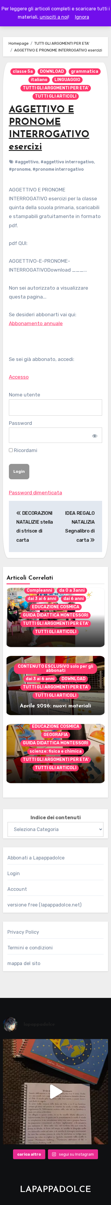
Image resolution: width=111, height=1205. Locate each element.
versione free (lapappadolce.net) (44, 905)
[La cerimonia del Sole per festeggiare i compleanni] (55, 1091)
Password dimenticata (35, 493)
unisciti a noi (54, 17)
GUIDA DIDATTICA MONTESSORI (55, 615)
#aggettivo (26, 161)
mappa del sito (24, 963)
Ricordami (25, 450)
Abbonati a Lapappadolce (36, 858)
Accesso (19, 377)
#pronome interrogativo (58, 169)
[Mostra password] (94, 435)
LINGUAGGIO (67, 79)
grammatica (84, 71)
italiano (39, 79)
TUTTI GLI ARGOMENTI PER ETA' (56, 88)
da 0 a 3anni (72, 590)
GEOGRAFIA (56, 734)
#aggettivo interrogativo (67, 161)
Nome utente (24, 395)
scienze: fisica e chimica (56, 751)
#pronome (19, 169)
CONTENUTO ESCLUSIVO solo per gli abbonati (55, 668)
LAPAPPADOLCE (55, 1189)
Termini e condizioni (30, 948)
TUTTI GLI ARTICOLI (55, 96)
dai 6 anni (73, 598)
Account (17, 889)
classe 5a (23, 71)
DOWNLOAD (52, 71)
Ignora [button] (82, 17)
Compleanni (39, 590)
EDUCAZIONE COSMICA (55, 606)
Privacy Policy (23, 932)
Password (20, 423)
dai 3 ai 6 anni (42, 598)
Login (13, 873)
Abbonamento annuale (36, 323)
